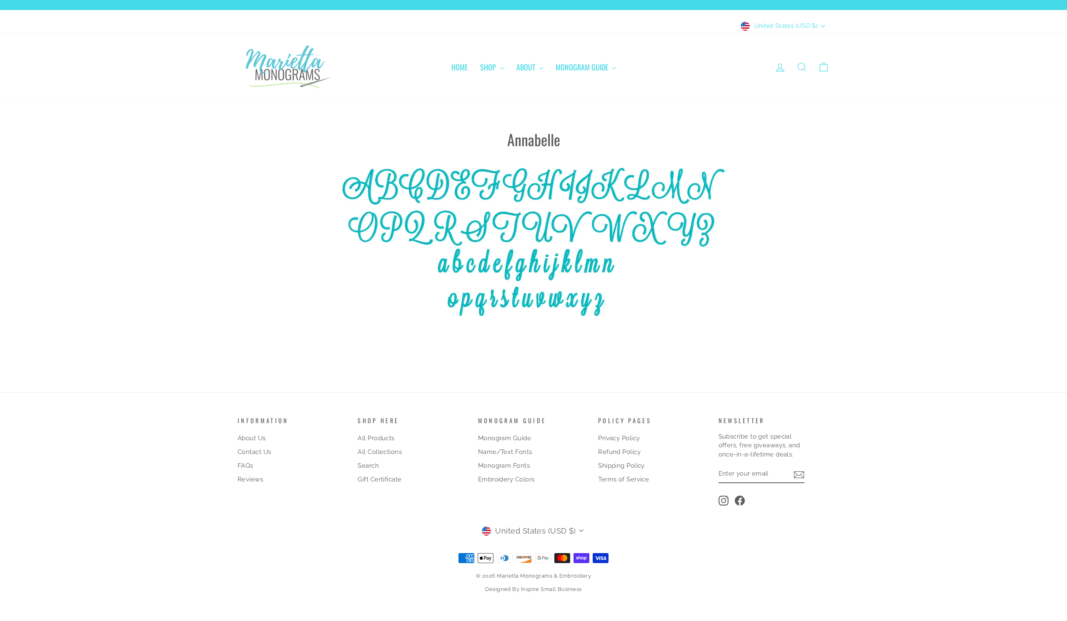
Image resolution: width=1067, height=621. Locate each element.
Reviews (250, 479)
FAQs (245, 465)
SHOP (489, 67)
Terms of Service (623, 479)
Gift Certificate (379, 479)
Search (368, 465)
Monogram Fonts (504, 465)
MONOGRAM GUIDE (583, 67)
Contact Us (254, 452)
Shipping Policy (621, 465)
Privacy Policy (619, 438)
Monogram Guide (504, 438)
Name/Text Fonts (505, 452)
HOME (459, 67)
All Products (376, 438)
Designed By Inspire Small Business (533, 589)
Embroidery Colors (506, 479)
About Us (252, 438)
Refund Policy (619, 452)
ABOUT (526, 67)
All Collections (380, 452)
